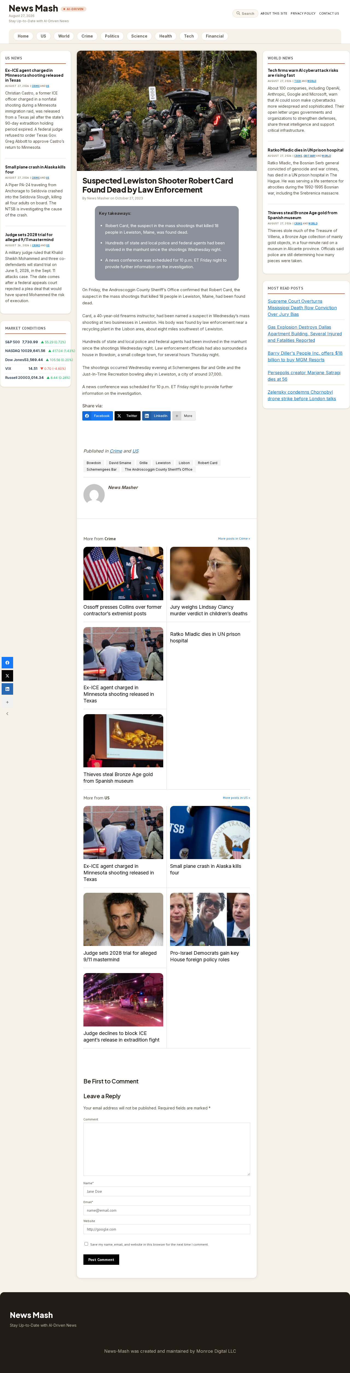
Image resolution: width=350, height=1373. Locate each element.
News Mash (33, 7)
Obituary (310, 155)
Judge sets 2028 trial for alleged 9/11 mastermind (29, 237)
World (63, 36)
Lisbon (184, 463)
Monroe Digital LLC (216, 1351)
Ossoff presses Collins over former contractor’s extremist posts (123, 573)
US (43, 36)
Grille (143, 463)
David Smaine (120, 463)
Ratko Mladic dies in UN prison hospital (205, 637)
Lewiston (163, 463)
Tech (189, 36)
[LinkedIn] (7, 689)
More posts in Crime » (234, 538)
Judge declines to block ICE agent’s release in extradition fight (123, 999)
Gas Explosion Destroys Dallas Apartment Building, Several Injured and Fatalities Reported (305, 333)
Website (89, 1221)
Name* (88, 1183)
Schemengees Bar (101, 469)
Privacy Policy (303, 13)
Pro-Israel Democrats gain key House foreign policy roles (210, 919)
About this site (274, 13)
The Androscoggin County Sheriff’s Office (158, 469)
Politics (112, 36)
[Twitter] (7, 676)
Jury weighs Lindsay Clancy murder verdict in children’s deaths (210, 573)
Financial (215, 36)
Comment (90, 1119)
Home (23, 36)
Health (165, 36)
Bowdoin (94, 463)
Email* (88, 1202)
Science (139, 36)
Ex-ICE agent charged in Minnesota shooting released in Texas (34, 75)
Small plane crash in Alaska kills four (35, 169)
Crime (87, 36)
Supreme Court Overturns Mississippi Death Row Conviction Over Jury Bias (302, 307)
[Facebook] (7, 662)
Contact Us (329, 13)
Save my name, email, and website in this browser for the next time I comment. (149, 1244)
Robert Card (207, 463)
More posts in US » (236, 798)
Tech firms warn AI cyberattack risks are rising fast (303, 73)
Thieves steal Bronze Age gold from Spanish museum (123, 741)
